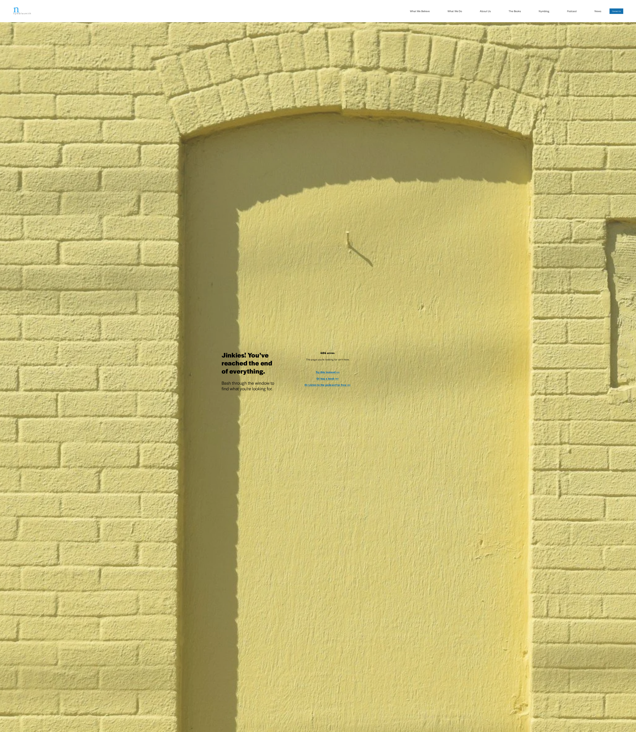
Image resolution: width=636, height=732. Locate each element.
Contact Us (616, 11)
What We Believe (420, 11)
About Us (485, 11)
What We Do (455, 11)
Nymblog (544, 11)
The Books (515, 11)
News (598, 11)
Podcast (572, 11)
